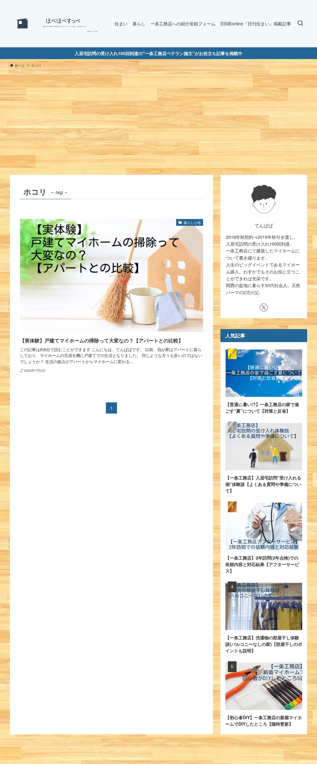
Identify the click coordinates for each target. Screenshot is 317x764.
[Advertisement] (158, 118)
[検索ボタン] (300, 23)
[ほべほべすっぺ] (55, 23)
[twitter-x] (264, 307)
